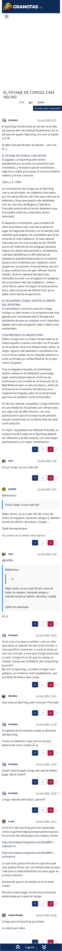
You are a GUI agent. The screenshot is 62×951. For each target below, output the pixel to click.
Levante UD (10, 102)
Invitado (13, 120)
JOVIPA (12, 489)
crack (11, 821)
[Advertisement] (31, 55)
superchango (15, 915)
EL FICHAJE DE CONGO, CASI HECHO (24, 155)
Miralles (12, 695)
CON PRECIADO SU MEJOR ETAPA (22, 335)
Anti (10, 460)
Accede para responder (48, 108)
